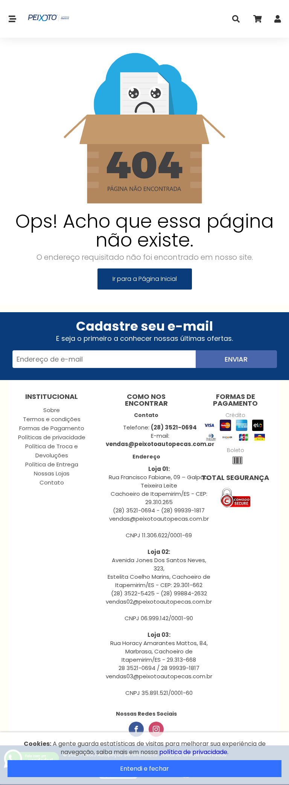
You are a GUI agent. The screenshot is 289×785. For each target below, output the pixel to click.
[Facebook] (136, 729)
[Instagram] (156, 729)
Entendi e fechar (144, 768)
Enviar (236, 359)
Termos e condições (52, 419)
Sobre (51, 410)
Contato (52, 482)
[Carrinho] (257, 20)
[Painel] (277, 20)
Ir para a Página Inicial (145, 278)
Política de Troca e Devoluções (51, 450)
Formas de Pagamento (51, 428)
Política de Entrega (51, 464)
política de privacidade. (193, 752)
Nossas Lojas (52, 473)
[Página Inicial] (45, 19)
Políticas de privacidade (51, 437)
